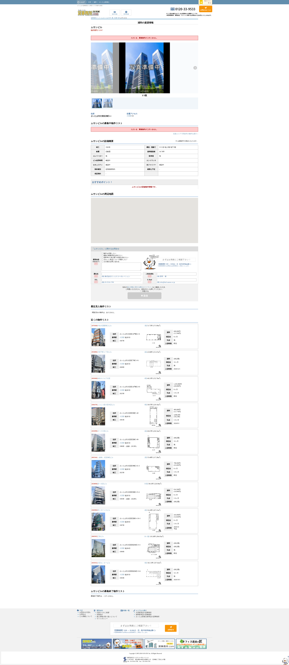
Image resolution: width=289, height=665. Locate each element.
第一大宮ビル (102, 484)
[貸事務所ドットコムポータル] (159, 648)
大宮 (89, 2)
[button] (94, 68)
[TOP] (88, 15)
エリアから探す (141, 610)
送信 (145, 295)
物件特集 (114, 14)
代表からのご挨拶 (103, 612)
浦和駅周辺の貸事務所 (143, 614)
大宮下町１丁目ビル (104, 352)
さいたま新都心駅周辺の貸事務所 (147, 616)
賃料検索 (126, 14)
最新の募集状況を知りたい (112, 255)
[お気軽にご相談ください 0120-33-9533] (182, 10)
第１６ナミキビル (103, 510)
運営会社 (100, 610)
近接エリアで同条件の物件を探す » (185, 134)
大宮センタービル (103, 563)
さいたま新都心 (104, 2)
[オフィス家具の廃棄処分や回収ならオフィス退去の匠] (191, 648)
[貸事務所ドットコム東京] (96, 648)
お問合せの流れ (85, 612)
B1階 (146, 484)
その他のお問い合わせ (111, 261)
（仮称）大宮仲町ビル (105, 457)
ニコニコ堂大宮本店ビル (106, 405)
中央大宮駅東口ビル (104, 326)
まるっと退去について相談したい (115, 259)
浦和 (95, 2)
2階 (145, 457)
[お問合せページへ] (171, 631)
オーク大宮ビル (102, 431)
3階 (145, 326)
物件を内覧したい (109, 253)
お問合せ (82, 614)
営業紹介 (100, 614)
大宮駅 (116, 18)
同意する (145, 291)
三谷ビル (100, 536)
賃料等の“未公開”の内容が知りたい (116, 257)
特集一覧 (126, 610)
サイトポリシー (102, 618)
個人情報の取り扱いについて (107, 616)
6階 (145, 352)
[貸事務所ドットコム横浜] (128, 648)
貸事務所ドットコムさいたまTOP (101, 18)
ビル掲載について (85, 616)
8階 (145, 405)
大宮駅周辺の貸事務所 (143, 612)
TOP (81, 610)
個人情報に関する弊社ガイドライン (139, 287)
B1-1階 (146, 536)
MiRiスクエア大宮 (103, 378)
